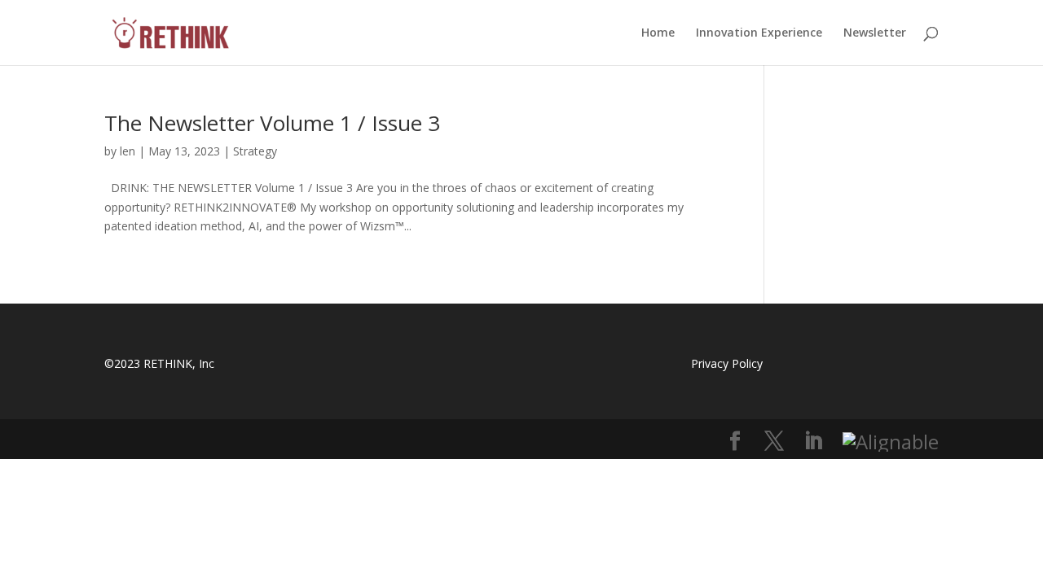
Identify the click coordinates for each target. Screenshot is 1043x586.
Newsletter (874, 33)
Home (658, 33)
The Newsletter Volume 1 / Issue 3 (272, 123)
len (127, 151)
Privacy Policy (727, 363)
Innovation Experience (759, 33)
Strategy (255, 151)
